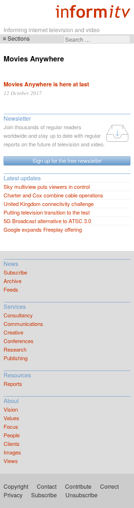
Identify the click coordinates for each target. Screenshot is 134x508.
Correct (109, 486)
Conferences (19, 340)
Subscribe (15, 272)
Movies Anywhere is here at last (46, 84)
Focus (11, 426)
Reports (13, 383)
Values (11, 418)
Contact (46, 486)
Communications (23, 323)
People (12, 435)
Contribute (78, 486)
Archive (12, 281)
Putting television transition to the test (47, 212)
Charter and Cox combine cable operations (53, 195)
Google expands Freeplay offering (43, 229)
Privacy (13, 495)
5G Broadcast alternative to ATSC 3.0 (47, 221)
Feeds (11, 289)
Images (12, 452)
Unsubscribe (81, 495)
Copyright (16, 486)
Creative (13, 332)
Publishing (16, 358)
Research (15, 349)
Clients (12, 443)
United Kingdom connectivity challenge (49, 203)
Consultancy (18, 315)
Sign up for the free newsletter (67, 160)
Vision (11, 409)
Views (11, 460)
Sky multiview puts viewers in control (47, 186)
